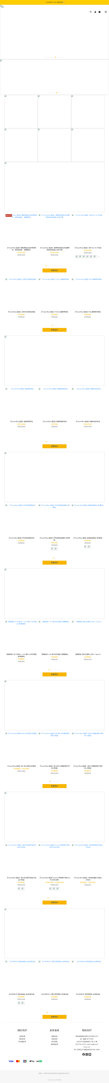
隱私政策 (22, 1039)
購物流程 (54, 1036)
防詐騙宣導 (22, 1042)
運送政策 (54, 1039)
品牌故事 (22, 1036)
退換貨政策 (54, 1044)
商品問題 (54, 1042)
